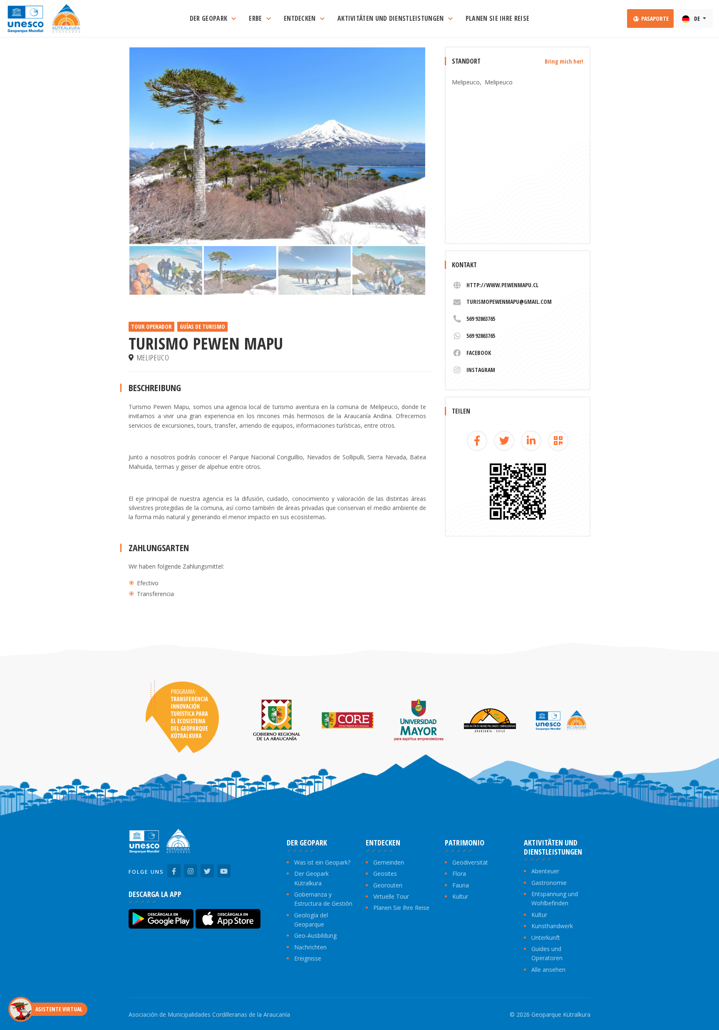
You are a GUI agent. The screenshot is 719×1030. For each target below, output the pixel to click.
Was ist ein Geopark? (322, 862)
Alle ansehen (548, 969)
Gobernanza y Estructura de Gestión (323, 898)
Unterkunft (545, 937)
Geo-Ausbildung (315, 935)
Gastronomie (549, 883)
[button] (151, 145)
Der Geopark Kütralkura (311, 878)
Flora (459, 873)
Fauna (460, 885)
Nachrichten (310, 947)
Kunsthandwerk (552, 926)
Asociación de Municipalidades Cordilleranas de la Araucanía (209, 1014)
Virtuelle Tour (391, 896)
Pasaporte (654, 18)
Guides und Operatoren (547, 953)
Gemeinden (388, 862)
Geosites (385, 873)
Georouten (387, 885)
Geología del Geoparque (311, 919)
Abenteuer (545, 871)
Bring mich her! (564, 61)
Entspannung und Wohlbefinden (554, 898)
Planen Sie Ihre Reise (401, 908)
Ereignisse (307, 958)
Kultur (460, 896)
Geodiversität (470, 862)
